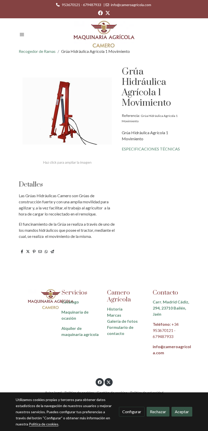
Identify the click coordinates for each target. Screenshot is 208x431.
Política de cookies (43, 424)
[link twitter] (107, 12)
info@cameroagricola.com (131, 5)
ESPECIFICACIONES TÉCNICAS (151, 148)
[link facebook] (100, 12)
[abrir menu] (22, 34)
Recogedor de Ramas (37, 51)
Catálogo (70, 301)
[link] (104, 34)
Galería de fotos (122, 321)
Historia (115, 308)
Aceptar (182, 411)
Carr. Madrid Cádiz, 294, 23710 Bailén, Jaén (171, 307)
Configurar (131, 411)
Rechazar (158, 411)
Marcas (114, 315)
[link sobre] (35, 299)
